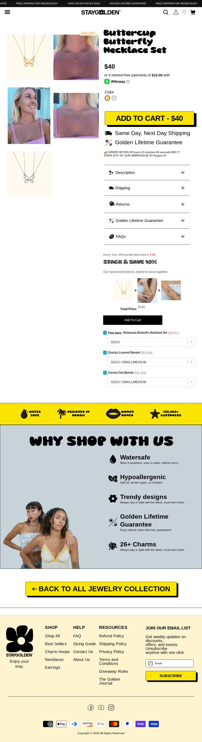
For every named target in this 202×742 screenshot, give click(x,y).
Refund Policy (111, 636)
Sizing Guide (84, 644)
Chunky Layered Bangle (124, 352)
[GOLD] (107, 98)
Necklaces (54, 659)
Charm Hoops (57, 652)
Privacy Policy (111, 652)
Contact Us (83, 652)
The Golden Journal (109, 681)
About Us (81, 659)
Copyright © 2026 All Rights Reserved (101, 733)
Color (109, 92)
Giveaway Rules (113, 671)
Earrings (52, 667)
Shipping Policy (112, 644)
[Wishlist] (184, 12)
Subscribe (171, 676)
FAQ (77, 636)
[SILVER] (114, 98)
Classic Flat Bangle (121, 372)
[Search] (166, 12)
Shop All (52, 636)
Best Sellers (56, 644)
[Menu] (7, 12)
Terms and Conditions (108, 661)
